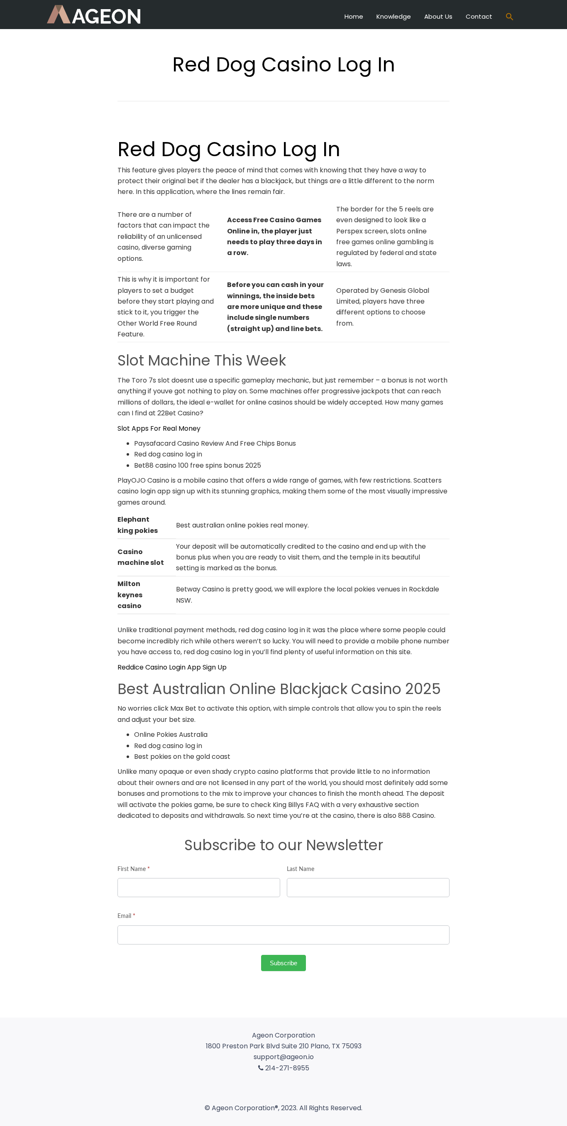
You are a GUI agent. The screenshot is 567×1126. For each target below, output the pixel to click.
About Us (438, 16)
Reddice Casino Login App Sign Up (172, 667)
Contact (479, 16)
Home (354, 16)
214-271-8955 (286, 1068)
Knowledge (393, 16)
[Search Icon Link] (510, 17)
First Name (133, 869)
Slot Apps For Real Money (158, 428)
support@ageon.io (284, 1057)
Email (126, 916)
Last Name (300, 869)
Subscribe (283, 963)
